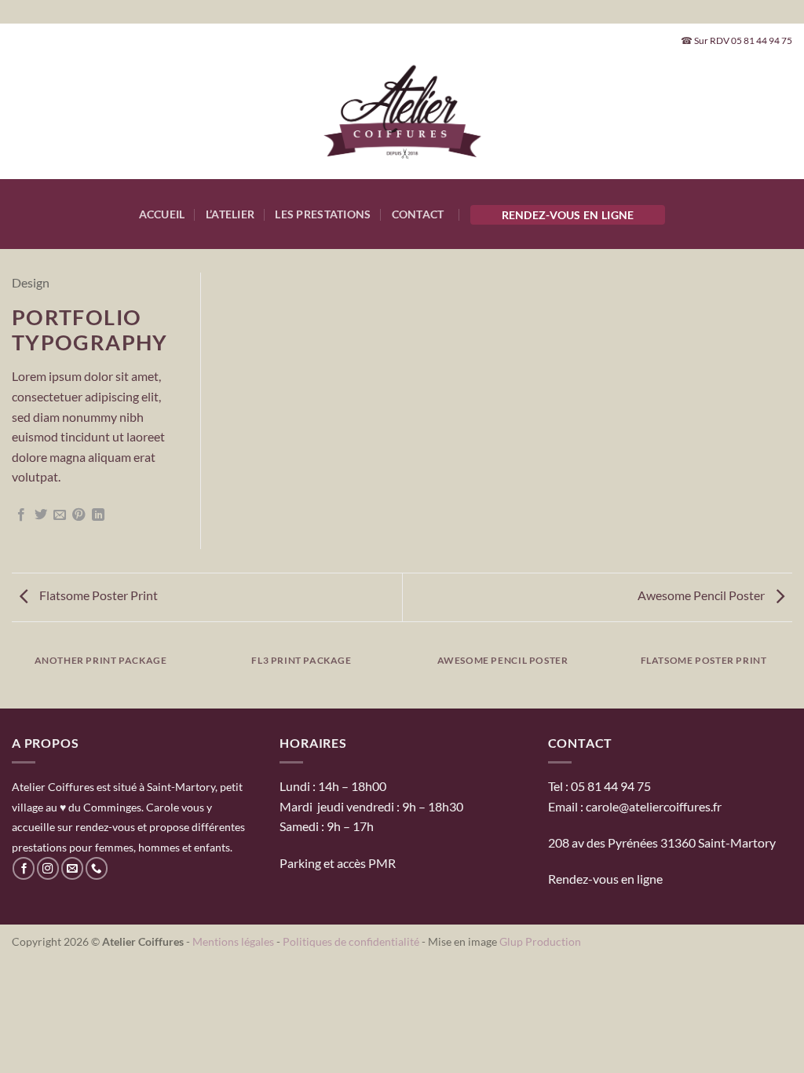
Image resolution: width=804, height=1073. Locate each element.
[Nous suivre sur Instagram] (48, 868)
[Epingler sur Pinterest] (78, 515)
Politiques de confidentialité (351, 941)
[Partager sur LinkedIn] (98, 515)
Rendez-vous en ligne (568, 215)
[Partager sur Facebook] (21, 515)
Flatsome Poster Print (97, 595)
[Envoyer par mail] (59, 515)
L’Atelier (230, 214)
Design (30, 282)
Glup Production (540, 941)
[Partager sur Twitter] (41, 515)
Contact (418, 214)
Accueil (162, 214)
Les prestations (323, 214)
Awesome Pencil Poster (702, 595)
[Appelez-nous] (97, 868)
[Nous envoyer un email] (72, 868)
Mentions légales (233, 941)
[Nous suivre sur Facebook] (24, 868)
